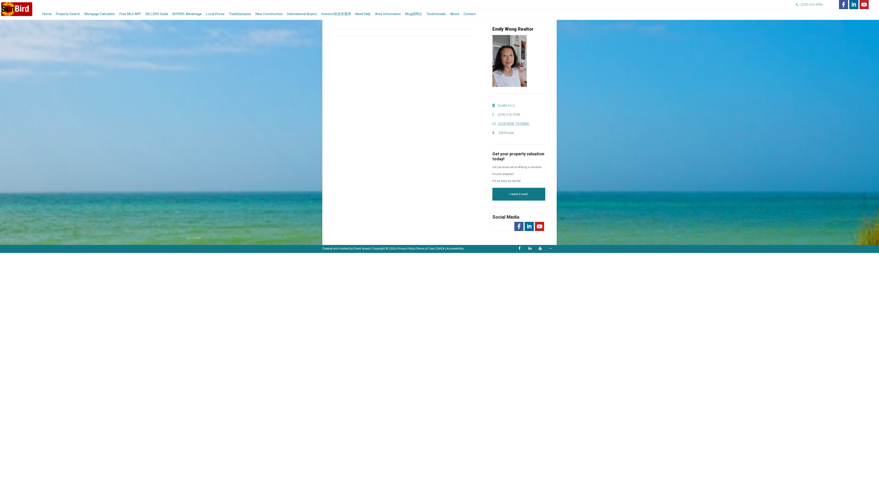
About (454, 14)
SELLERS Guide (156, 14)
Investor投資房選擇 (336, 14)
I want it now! (519, 194)
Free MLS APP (130, 14)
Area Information (388, 14)
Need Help (363, 14)
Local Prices (215, 14)
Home (47, 14)
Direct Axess (361, 248)
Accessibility (455, 248)
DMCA (440, 248)
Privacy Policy (406, 248)
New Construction (269, 14)
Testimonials (436, 14)
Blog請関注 (413, 14)
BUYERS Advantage (187, 14)
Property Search (68, 14)
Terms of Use (425, 248)
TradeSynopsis (240, 14)
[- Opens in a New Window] (843, 4)
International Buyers (302, 14)
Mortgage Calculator (99, 15)
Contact (470, 14)
